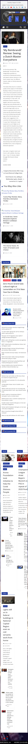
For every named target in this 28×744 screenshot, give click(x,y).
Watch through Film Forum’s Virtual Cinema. (11, 157)
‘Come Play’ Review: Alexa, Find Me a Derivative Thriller (12, 199)
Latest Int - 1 (6, 463)
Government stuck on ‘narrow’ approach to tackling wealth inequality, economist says (10, 717)
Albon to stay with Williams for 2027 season (13, 415)
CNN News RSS (8, 420)
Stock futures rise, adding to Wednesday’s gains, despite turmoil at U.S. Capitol (14, 179)
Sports (20, 466)
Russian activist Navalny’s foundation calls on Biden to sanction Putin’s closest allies (18, 312)
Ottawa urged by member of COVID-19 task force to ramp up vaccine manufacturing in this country (9, 697)
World (5, 469)
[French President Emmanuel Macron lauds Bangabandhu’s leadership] (3, 546)
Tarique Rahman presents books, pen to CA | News (14, 5)
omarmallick (15, 63)
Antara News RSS (9, 323)
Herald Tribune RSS (10, 426)
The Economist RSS (9, 431)
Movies (5, 46)
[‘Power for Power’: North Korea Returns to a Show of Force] (5, 526)
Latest (19, 280)
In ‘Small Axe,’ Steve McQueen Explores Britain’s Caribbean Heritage (10, 220)
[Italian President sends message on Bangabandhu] (3, 561)
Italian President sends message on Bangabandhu (9, 559)
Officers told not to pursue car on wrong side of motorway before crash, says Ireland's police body (14, 390)
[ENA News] (3, 27)
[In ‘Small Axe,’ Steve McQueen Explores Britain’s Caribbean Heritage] (13, 211)
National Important (8, 466)
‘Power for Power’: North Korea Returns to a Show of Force (11, 523)
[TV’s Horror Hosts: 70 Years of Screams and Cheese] (13, 232)
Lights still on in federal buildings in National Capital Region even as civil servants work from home (8, 625)
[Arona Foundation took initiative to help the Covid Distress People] (8, 457)
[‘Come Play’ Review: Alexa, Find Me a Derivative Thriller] (13, 191)
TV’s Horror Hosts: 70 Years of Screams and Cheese (11, 248)
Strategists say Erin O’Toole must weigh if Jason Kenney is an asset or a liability (10, 677)
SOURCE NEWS (7, 165)
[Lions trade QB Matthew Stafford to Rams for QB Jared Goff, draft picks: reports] (20, 577)
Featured (14, 280)
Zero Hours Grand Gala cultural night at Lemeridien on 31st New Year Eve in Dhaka (14, 287)
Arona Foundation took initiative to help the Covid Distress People (8, 482)
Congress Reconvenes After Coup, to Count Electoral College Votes (14, 172)
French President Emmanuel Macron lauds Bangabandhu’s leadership (9, 544)
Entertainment (7, 280)
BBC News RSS (8, 372)
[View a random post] (24, 27)
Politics (5, 606)
